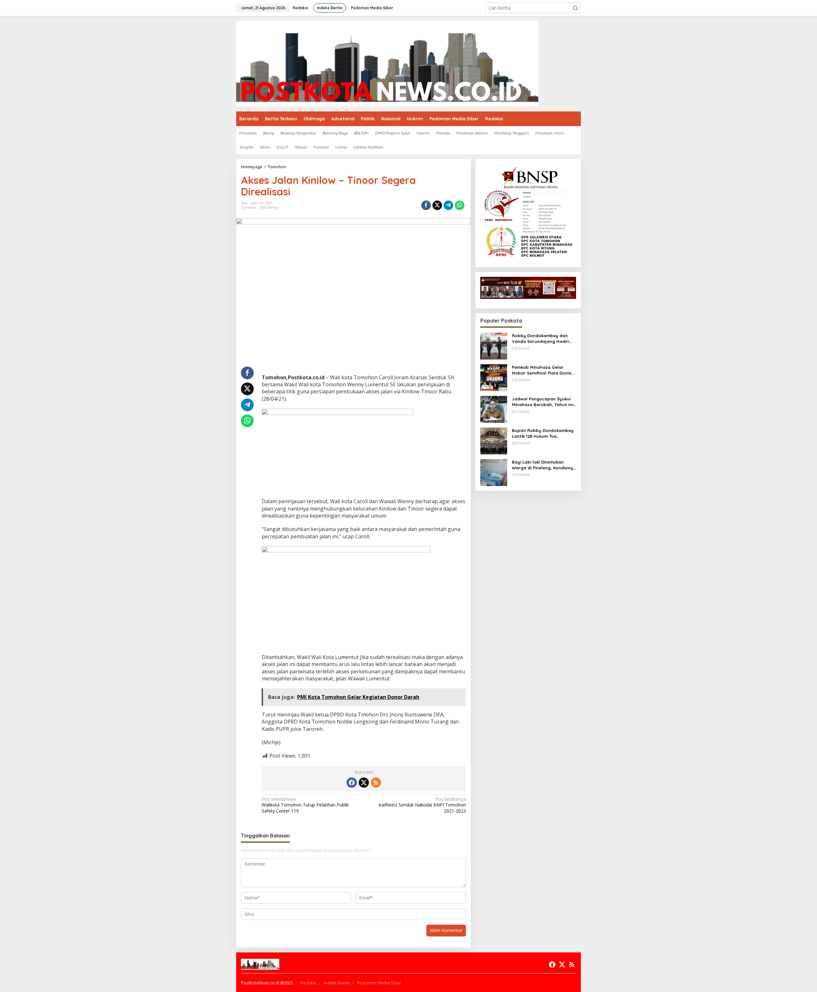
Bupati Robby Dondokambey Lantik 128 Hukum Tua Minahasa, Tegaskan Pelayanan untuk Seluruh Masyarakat (542, 433)
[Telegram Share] (448, 205)
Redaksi (308, 982)
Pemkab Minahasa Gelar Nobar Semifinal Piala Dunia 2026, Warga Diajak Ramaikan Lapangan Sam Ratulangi (543, 370)
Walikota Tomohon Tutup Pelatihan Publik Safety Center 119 (305, 805)
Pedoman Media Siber (379, 982)
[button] (575, 8)
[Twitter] (364, 782)
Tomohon (249, 207)
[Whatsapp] (459, 205)
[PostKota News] (387, 63)
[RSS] (376, 782)
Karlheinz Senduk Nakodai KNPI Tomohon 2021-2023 (422, 805)
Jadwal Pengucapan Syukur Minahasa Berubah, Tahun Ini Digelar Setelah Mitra (542, 401)
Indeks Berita (336, 982)
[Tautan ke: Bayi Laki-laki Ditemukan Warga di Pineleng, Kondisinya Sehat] (493, 472)
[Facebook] (352, 782)
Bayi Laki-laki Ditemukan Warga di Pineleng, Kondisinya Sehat (544, 465)
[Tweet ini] (437, 205)
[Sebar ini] (426, 205)
